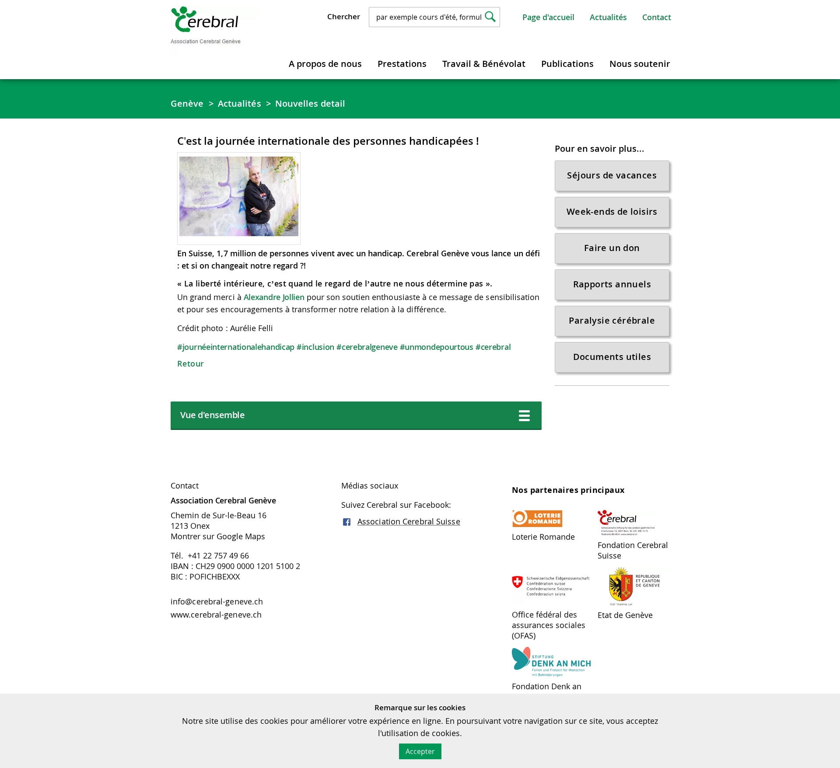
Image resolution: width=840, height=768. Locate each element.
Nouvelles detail (310, 103)
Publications (567, 64)
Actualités (608, 17)
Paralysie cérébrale (612, 320)
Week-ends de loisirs (612, 211)
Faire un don (612, 248)
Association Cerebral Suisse (408, 521)
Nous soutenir (639, 64)
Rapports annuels (612, 284)
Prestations (402, 64)
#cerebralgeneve (367, 347)
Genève (187, 103)
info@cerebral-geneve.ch (217, 601)
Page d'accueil (548, 17)
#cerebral (493, 347)
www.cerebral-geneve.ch (216, 614)
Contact (656, 17)
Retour (190, 363)
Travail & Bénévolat (483, 64)
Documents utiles (612, 357)
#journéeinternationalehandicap (235, 347)
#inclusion (315, 347)
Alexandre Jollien (274, 297)
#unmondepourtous (436, 347)
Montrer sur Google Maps (218, 536)
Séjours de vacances (612, 175)
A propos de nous (325, 64)
